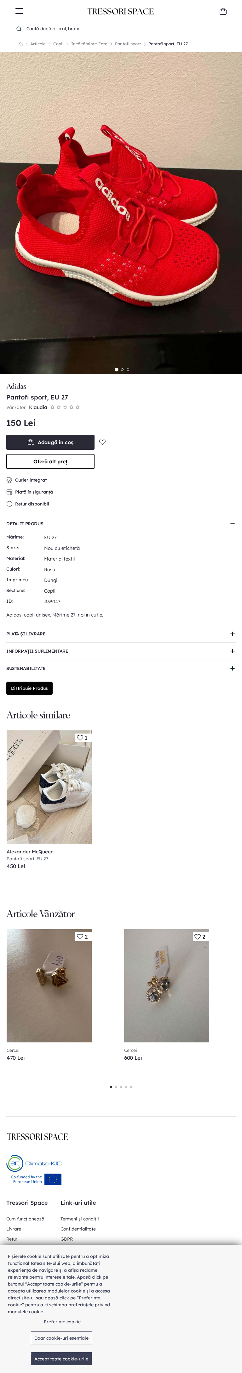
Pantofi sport (128, 43)
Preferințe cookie (62, 1322)
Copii (58, 43)
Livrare (13, 1229)
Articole (38, 43)
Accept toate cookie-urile (61, 1359)
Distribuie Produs (29, 688)
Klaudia (38, 407)
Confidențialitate (78, 1229)
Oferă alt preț (50, 461)
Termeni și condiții (79, 1219)
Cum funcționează (25, 1219)
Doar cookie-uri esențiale (61, 1338)
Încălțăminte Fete (89, 43)
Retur (11, 1239)
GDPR (66, 1239)
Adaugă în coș (55, 442)
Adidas (16, 386)
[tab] (116, 369)
